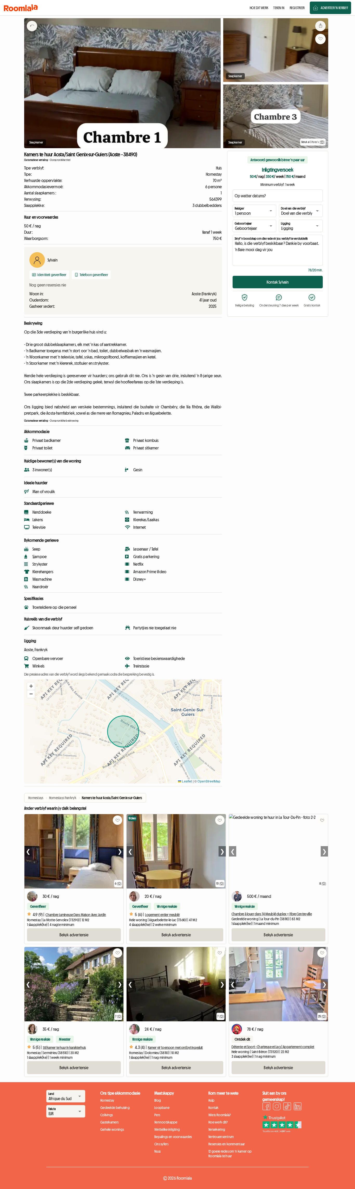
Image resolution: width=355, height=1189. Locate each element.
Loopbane (161, 1107)
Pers (157, 1115)
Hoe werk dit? (218, 1122)
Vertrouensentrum (221, 1137)
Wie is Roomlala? (219, 1115)
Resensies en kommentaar (226, 1144)
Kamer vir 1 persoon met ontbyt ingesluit (175, 1047)
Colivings (106, 1115)
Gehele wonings (112, 1129)
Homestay (107, 1100)
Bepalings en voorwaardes (173, 1137)
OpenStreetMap (209, 781)
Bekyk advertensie (74, 935)
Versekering (216, 1129)
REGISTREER (297, 8)
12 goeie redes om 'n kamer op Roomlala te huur (230, 1153)
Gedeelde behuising (115, 1107)
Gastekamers (109, 1122)
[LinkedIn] (297, 1107)
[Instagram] (277, 1107)
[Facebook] (266, 1107)
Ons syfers (161, 1144)
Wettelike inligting (167, 1129)
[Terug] (32, 32)
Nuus (157, 1151)
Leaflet (186, 781)
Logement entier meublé (162, 915)
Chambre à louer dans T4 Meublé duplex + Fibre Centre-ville (272, 914)
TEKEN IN (278, 8)
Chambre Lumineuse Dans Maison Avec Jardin (75, 915)
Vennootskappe (166, 1122)
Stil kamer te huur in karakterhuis (64, 1047)
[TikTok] (287, 1107)
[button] (31, 686)
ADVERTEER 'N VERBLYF (334, 8)
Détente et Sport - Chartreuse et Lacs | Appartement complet (273, 1047)
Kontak (213, 1107)
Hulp (211, 1100)
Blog (157, 1100)
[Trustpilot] (281, 1131)
